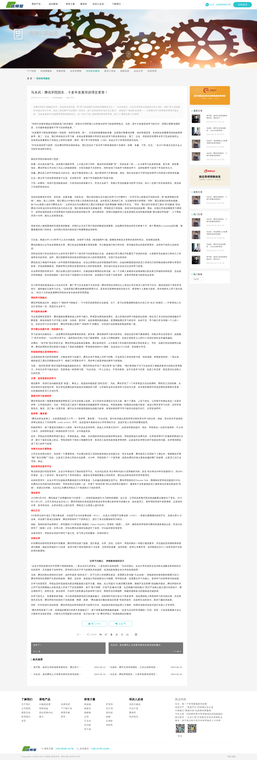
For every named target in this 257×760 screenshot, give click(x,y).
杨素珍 (87, 708)
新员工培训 (110, 71)
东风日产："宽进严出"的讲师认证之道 (194, 707)
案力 (41, 717)
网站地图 (232, 756)
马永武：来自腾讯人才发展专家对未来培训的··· (69, 674)
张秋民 (109, 725)
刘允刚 (87, 725)
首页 (23, 721)
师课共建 (65, 712)
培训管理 (152, 71)
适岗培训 (124, 71)
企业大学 (138, 71)
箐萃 (63, 717)
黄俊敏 (87, 704)
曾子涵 (87, 729)
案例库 (132, 712)
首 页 (29, 78)
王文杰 (87, 721)
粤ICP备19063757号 (70, 756)
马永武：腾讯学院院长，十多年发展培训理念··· (146, 674)
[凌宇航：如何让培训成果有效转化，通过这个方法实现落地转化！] (196, 119)
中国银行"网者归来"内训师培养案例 (193, 710)
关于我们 (26, 704)
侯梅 (108, 717)
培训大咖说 (135, 704)
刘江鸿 (109, 708)
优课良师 (65, 704)
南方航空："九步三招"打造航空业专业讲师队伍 (198, 717)
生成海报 (93, 634)
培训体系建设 (93, 71)
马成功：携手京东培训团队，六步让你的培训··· (146, 667)
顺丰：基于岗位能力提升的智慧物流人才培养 (198, 720)
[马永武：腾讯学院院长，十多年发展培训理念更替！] (196, 156)
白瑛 (86, 717)
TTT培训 (31, 71)
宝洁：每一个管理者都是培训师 (191, 704)
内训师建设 (46, 71)
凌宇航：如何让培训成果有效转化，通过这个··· (69, 667)
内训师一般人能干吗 (198, 279)
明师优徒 (43, 708)
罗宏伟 (109, 704)
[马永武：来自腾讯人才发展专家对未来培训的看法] (196, 144)
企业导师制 (76, 71)
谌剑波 (109, 712)
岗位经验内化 (46, 712)
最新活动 (26, 712)
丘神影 (109, 721)
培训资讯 (133, 717)
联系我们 (26, 717)
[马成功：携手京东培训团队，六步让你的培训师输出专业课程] (196, 131)
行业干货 (133, 708)
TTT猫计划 (66, 708)
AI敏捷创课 (45, 704)
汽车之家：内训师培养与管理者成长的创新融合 (199, 714)
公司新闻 (26, 708)
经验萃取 (61, 71)
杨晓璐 (87, 712)
